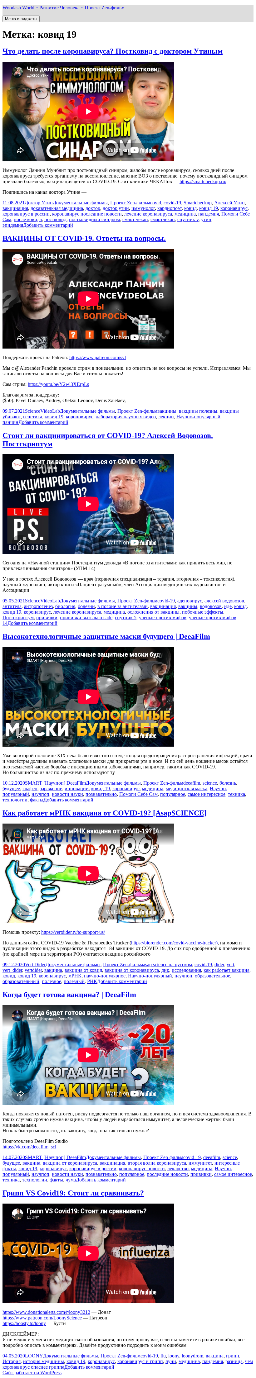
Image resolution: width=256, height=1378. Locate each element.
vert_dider (12, 970)
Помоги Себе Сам (138, 794)
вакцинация (15, 208)
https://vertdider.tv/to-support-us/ (73, 932)
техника (236, 794)
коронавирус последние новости (87, 213)
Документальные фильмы (80, 202)
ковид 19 (208, 208)
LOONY (34, 1355)
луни (170, 1361)
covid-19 (172, 202)
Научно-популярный (198, 416)
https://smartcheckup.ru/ (203, 181)
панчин (10, 422)
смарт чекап (135, 219)
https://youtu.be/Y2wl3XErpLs (58, 384)
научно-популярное (105, 975)
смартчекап (162, 219)
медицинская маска (186, 788)
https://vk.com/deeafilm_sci (29, 1146)
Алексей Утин (229, 202)
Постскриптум (18, 617)
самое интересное (206, 794)
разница (234, 1361)
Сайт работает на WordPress (32, 1372)
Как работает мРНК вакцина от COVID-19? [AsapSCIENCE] (104, 813)
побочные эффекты (202, 612)
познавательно (101, 794)
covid (155, 202)
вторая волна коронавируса (157, 1163)
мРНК (74, 975)
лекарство (178, 1168)
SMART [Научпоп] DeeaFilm (55, 783)
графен (29, 788)
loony (173, 1355)
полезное (51, 981)
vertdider (33, 970)
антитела (12, 606)
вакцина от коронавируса (132, 970)
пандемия (208, 213)
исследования (186, 970)
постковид (55, 219)
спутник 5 (125, 617)
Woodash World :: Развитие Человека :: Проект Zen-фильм (63, 7)
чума (71, 1179)
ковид (190, 208)
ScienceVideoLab (42, 411)
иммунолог (143, 208)
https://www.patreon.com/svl (97, 357)
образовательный (20, 981)
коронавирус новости (142, 1168)
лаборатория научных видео (126, 416)
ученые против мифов (162, 617)
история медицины (43, 1361)
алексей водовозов (224, 600)
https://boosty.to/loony (24, 1323)
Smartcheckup (198, 202)
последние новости (167, 1174)
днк (165, 970)
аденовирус (189, 600)
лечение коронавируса (148, 213)
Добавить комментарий (48, 225)
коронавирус (234, 208)
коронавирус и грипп (140, 1361)
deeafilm (191, 783)
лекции (166, 416)
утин (206, 219)
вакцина (53, 970)
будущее (11, 788)
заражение (51, 788)
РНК (92, 981)
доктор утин (116, 208)
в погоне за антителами (122, 606)
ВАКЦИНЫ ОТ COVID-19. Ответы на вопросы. (84, 238)
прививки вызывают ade (86, 617)
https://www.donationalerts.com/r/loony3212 (46, 1312)
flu (163, 1355)
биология (65, 606)
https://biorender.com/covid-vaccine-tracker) (174, 942)
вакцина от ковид (83, 970)
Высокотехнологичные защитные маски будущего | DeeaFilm (106, 636)
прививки (46, 617)
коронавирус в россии (26, 213)
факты (36, 799)
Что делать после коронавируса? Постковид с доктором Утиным (112, 51)
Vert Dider (35, 964)
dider (219, 964)
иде (228, 606)
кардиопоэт (169, 208)
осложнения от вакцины (153, 612)
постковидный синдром (94, 219)
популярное (172, 794)
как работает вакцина (226, 970)
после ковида (28, 219)
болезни (86, 606)
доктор (93, 208)
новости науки (67, 794)
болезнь (227, 783)
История (11, 1361)
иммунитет (200, 1163)
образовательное (212, 975)
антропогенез (38, 606)
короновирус (79, 416)
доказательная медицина (57, 208)
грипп (232, 1355)
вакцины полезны (198, 411)
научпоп (40, 794)
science (210, 783)
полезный (74, 981)
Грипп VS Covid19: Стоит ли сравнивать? (73, 1193)
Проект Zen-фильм (130, 202)
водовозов (211, 606)
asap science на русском (167, 964)
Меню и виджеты (21, 19)
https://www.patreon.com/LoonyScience (42, 1317)
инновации (77, 788)
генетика (32, 416)
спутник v (188, 219)
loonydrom (192, 1355)
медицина (185, 213)
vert (230, 964)
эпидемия (12, 225)
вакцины (166, 411)
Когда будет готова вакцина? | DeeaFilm (69, 995)
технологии (14, 799)
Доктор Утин (39, 202)
